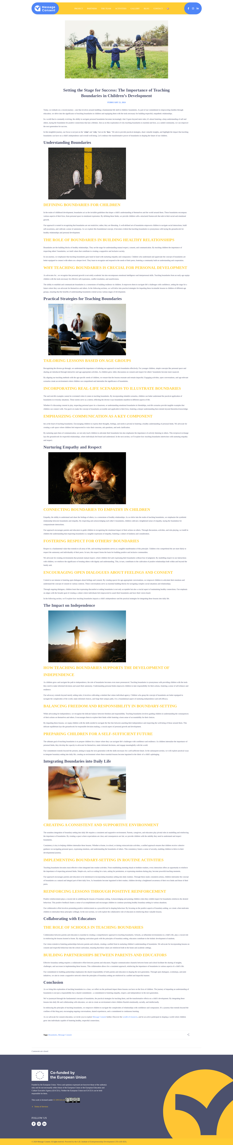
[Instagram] (193, 8)
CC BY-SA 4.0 (59, 1100)
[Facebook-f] (188, 8)
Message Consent (99, 1017)
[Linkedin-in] (197, 8)
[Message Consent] (45, 8)
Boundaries (52, 1035)
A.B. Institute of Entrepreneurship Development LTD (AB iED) (101, 1142)
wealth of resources (130, 1017)
